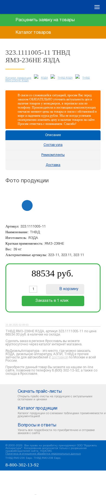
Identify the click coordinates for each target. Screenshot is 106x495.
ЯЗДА (44, 78)
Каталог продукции (18, 78)
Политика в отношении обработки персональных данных (43, 454)
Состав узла (53, 144)
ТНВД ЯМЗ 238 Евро (47, 458)
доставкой (60, 357)
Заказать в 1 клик (51, 301)
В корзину (69, 289)
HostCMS (46, 451)
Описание (53, 135)
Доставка (53, 165)
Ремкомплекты (53, 154)
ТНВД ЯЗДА (65, 78)
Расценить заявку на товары (45, 20)
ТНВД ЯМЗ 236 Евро (18, 458)
